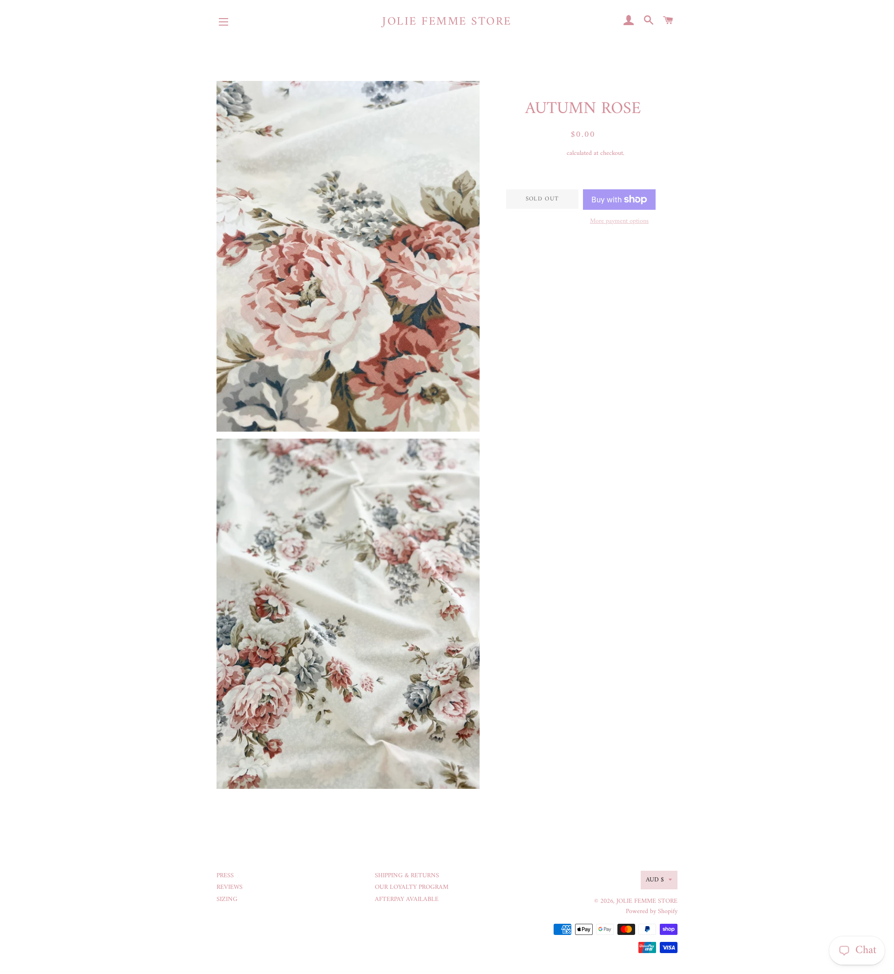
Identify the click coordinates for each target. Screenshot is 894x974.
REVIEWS (230, 887)
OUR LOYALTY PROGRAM (411, 887)
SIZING (227, 899)
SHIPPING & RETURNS (407, 875)
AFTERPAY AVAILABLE (407, 899)
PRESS (225, 875)
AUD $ (655, 880)
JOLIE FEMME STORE (447, 22)
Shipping (553, 153)
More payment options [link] (619, 221)
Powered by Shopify (651, 911)
